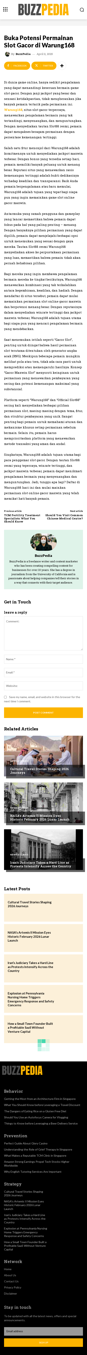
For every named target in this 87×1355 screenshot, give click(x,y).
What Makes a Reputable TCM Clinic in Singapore (35, 1155)
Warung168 (13, 110)
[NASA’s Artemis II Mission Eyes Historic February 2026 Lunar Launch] (43, 802)
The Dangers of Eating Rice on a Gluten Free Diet (35, 1111)
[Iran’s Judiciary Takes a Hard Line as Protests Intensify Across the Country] (43, 849)
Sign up (43, 1342)
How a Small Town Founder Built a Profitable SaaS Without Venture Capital (30, 1027)
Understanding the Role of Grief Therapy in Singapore (38, 1149)
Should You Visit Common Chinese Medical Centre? (64, 516)
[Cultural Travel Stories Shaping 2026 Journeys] (43, 756)
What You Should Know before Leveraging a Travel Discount (42, 1105)
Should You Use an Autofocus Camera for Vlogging (36, 1117)
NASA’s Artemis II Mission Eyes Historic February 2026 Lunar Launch (40, 817)
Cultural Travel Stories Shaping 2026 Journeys (39, 771)
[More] (62, 66)
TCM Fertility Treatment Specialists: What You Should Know (22, 518)
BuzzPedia (23, 54)
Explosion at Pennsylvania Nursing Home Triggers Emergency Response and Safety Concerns (25, 1232)
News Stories (19, 761)
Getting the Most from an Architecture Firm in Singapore (40, 1098)
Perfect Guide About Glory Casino (26, 1143)
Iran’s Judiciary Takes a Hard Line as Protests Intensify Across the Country (40, 864)
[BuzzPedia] (8, 54)
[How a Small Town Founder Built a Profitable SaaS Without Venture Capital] (67, 1029)
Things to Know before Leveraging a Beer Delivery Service (41, 1123)
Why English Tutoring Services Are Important (33, 1171)
